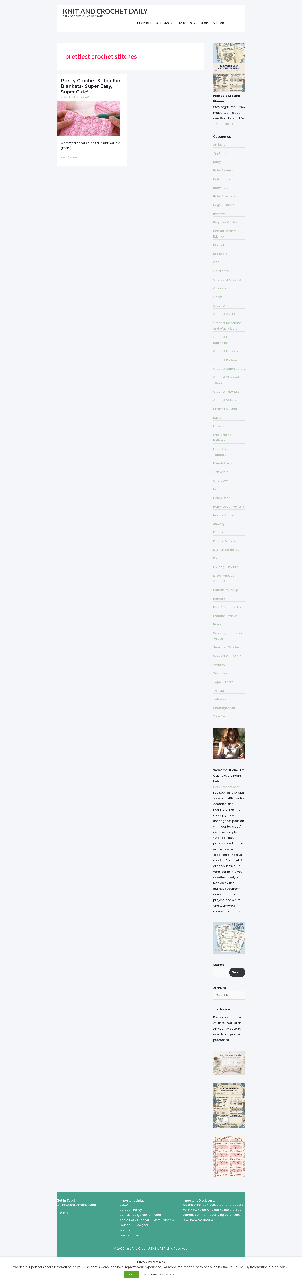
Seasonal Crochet (226, 647)
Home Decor (222, 498)
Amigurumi (221, 144)
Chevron (219, 288)
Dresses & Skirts (225, 409)
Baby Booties (223, 179)
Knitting (218, 558)
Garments (220, 472)
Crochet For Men (225, 351)
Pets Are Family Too (227, 607)
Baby (217, 162)
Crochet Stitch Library (75, 96)
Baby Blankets (223, 170)
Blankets (219, 245)
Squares (219, 665)
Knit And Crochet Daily (105, 11)
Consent (132, 1274)
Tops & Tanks (223, 682)
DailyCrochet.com (226, 787)
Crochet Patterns (226, 360)
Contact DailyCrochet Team (140, 1215)
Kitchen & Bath (224, 541)
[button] (235, 23)
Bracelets (220, 254)
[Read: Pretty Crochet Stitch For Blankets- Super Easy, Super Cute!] (88, 118)
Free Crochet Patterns (151, 23)
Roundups (220, 624)
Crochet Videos (224, 400)
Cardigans (221, 271)
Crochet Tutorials (226, 392)
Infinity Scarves (224, 515)
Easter (218, 417)
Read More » (70, 157)
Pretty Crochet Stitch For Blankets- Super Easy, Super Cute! (91, 86)
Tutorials (219, 699)
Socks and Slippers (227, 656)
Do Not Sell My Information (160, 1274)
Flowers (219, 426)
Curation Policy (131, 1210)
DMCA (124, 1205)
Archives (219, 988)
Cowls (217, 297)
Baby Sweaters (224, 196)
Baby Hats (220, 188)
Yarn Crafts (221, 716)
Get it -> (223, 124)
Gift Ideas (220, 481)
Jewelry (219, 524)
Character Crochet (227, 280)
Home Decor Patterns (229, 506)
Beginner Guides (225, 222)
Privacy (125, 1230)
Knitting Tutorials (225, 567)
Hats (216, 489)
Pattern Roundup (225, 590)
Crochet (219, 306)
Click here (189, 1220)
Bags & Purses (223, 205)
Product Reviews (225, 616)
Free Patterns (223, 463)
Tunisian (219, 690)
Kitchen (218, 532)
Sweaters (220, 673)
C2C (216, 262)
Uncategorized (224, 708)
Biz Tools (185, 23)
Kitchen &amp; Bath (227, 550)
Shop (204, 23)
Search (218, 965)
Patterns (219, 598)
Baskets (219, 214)
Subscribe (220, 23)
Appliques (220, 153)
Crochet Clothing (226, 314)
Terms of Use (129, 1235)
